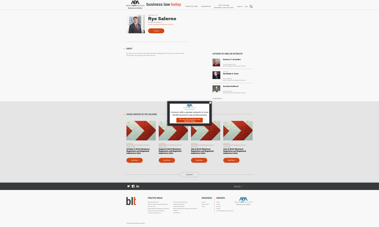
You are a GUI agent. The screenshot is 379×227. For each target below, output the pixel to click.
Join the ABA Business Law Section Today (189, 120)
